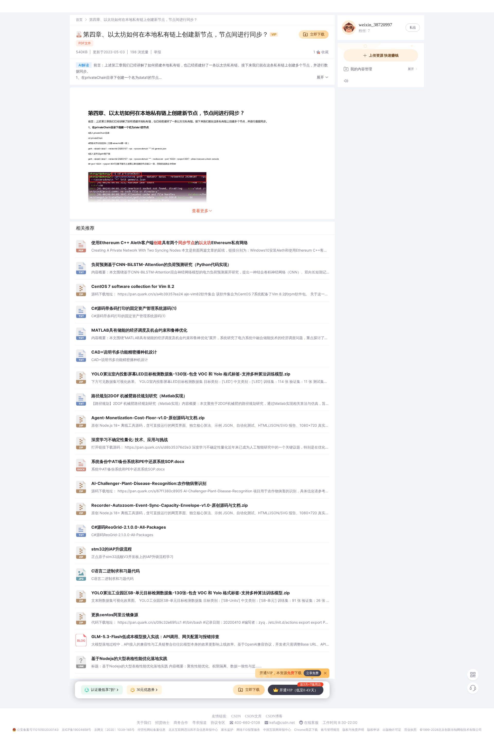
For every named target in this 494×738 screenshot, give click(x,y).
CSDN (236, 716)
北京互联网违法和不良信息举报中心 (193, 730)
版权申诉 (373, 730)
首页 (79, 20)
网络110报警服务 (248, 730)
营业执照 (410, 730)
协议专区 (218, 722)
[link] (79, 19)
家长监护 (227, 730)
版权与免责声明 (353, 730)
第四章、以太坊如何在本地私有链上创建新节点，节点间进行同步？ (176, 34)
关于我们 (144, 722)
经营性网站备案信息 (151, 730)
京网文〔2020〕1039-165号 (114, 730)
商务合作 (181, 722)
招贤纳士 (162, 722)
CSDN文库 (253, 716)
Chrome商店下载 (306, 730)
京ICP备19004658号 (76, 730)
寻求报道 (199, 722)
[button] (323, 77)
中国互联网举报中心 (277, 730)
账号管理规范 (330, 730)
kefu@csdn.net (282, 722)
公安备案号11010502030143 (38, 730)
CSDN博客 (274, 716)
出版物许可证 (392, 730)
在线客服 (311, 722)
